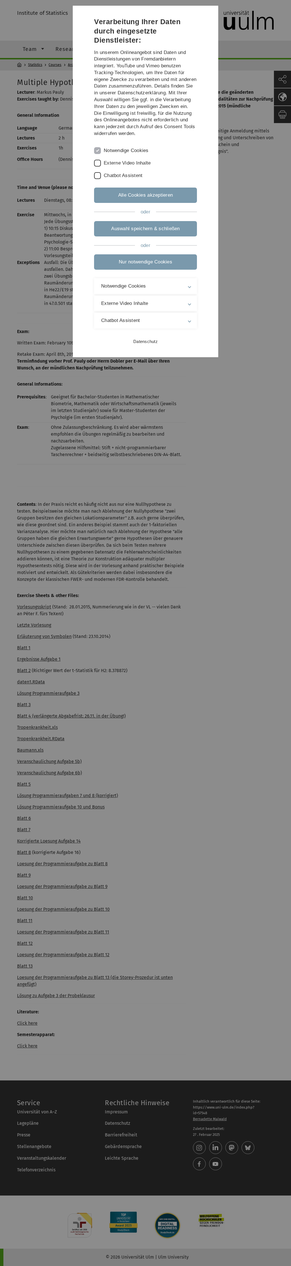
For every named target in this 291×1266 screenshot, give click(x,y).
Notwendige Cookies (126, 150)
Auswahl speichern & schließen (145, 228)
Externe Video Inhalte (127, 163)
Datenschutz (145, 341)
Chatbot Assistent (123, 175)
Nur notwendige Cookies (145, 262)
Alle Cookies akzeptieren (145, 195)
